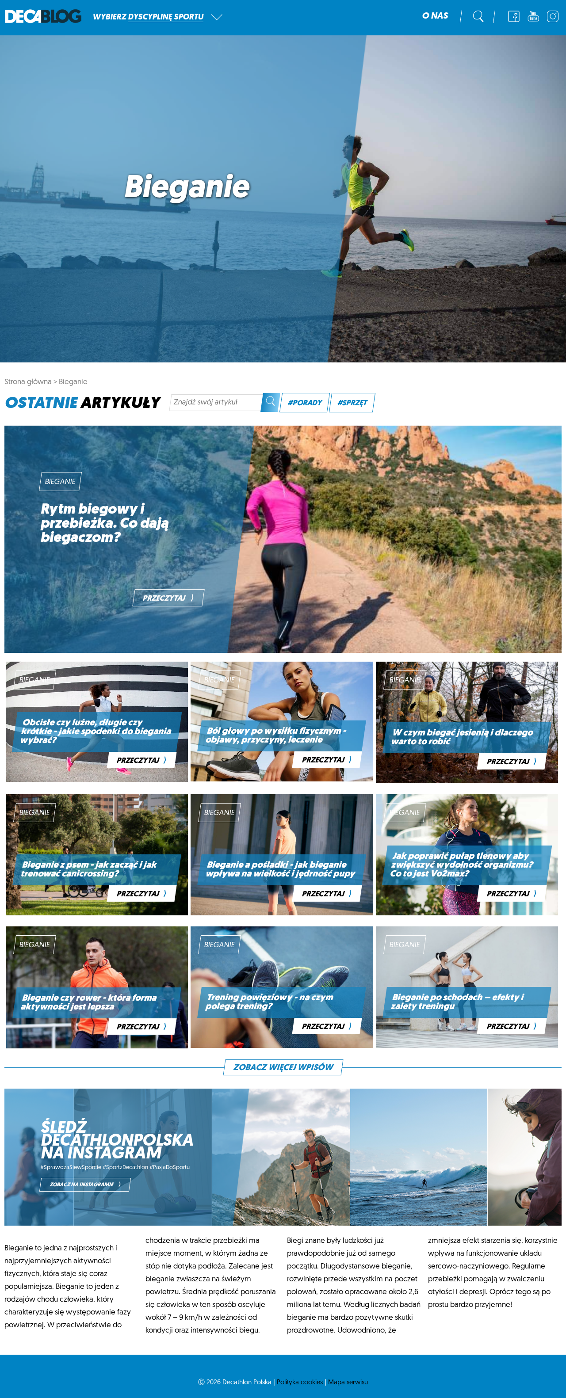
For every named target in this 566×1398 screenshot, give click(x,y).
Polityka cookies (300, 1382)
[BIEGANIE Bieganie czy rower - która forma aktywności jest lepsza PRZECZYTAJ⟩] (97, 1046)
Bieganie (73, 382)
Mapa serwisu (348, 1382)
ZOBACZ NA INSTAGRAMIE (85, 1185)
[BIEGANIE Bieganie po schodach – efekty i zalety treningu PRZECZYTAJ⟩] (467, 1046)
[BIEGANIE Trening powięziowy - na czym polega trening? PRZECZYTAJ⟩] (282, 1046)
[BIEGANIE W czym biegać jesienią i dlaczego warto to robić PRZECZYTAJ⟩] (467, 781)
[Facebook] (514, 16)
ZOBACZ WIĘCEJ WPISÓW (283, 1068)
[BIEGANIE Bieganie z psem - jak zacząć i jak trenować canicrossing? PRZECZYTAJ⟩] (97, 913)
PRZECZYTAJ (168, 598)
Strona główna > (30, 382)
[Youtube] (533, 16)
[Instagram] (553, 16)
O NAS (435, 16)
